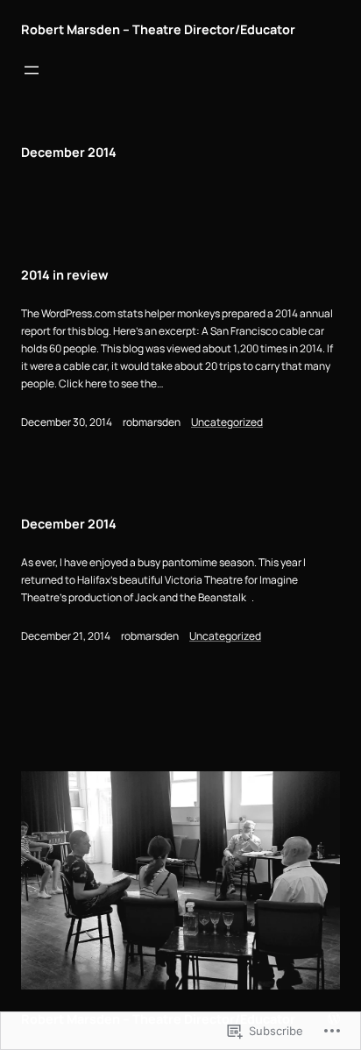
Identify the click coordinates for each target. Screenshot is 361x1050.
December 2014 (69, 523)
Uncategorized (227, 422)
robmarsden (151, 422)
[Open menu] (31, 70)
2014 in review (65, 274)
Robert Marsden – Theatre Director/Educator (158, 29)
